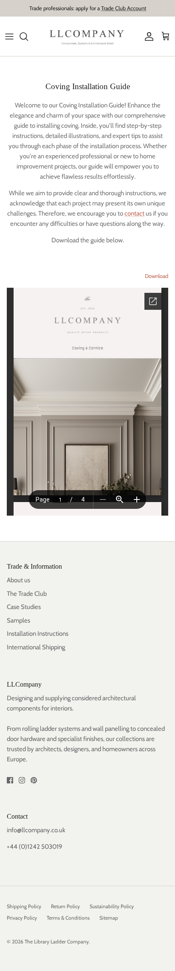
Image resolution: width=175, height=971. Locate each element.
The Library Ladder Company (57, 941)
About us (18, 580)
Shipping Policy (24, 906)
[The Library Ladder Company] (87, 36)
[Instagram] (22, 780)
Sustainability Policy (112, 906)
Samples (18, 620)
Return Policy (65, 906)
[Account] (147, 36)
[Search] (28, 36)
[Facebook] (10, 780)
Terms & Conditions (68, 918)
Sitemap (108, 918)
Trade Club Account (123, 8)
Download (156, 275)
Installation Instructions (37, 633)
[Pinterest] (34, 780)
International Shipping (36, 647)
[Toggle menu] (9, 36)
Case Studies (24, 607)
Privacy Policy (22, 918)
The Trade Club (27, 594)
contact (134, 213)
